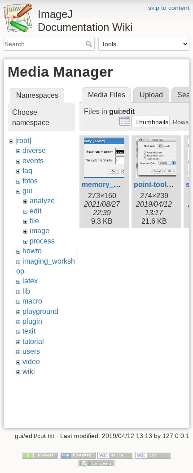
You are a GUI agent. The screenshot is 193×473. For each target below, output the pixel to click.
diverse (34, 150)
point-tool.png (158, 184)
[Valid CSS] (153, 454)
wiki (28, 371)
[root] (23, 140)
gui (27, 191)
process (42, 241)
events (33, 161)
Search (90, 44)
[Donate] (40, 454)
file (34, 221)
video (31, 361)
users (31, 351)
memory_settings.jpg (118, 184)
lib (26, 291)
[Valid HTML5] (115, 454)
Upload (151, 95)
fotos (30, 181)
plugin (32, 321)
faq (27, 170)
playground (40, 311)
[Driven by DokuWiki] (96, 463)
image (39, 230)
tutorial (33, 341)
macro (32, 301)
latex (30, 281)
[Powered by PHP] (78, 454)
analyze (42, 200)
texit (28, 331)
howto (32, 251)
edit (35, 211)
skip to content (168, 7)
